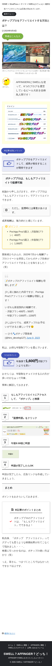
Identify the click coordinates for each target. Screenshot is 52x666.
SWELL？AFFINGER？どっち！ (26, 654)
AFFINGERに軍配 (37, 645)
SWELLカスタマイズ (16, 648)
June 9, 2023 (33, 338)
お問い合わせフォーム (35, 648)
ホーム (10, 645)
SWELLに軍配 (22, 645)
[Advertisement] (26, 597)
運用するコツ (9, 633)
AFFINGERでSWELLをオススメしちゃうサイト (26, 658)
